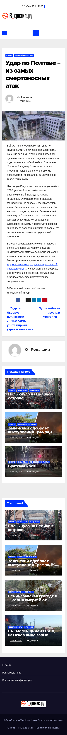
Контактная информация (17, 680)
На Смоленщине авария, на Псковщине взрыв (31, 633)
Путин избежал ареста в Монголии (49, 312)
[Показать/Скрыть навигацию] (36, 33)
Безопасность (15, 627)
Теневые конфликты (39, 462)
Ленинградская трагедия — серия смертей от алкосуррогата (32, 600)
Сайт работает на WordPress (17, 720)
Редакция (26, 97)
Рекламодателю (11, 672)
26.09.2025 (16, 535)
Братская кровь (22, 466)
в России (28, 627)
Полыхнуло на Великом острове (30, 396)
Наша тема (22, 390)
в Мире (9, 55)
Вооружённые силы (24, 55)
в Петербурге (15, 592)
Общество (34, 390)
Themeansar (58, 720)
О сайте (7, 665)
